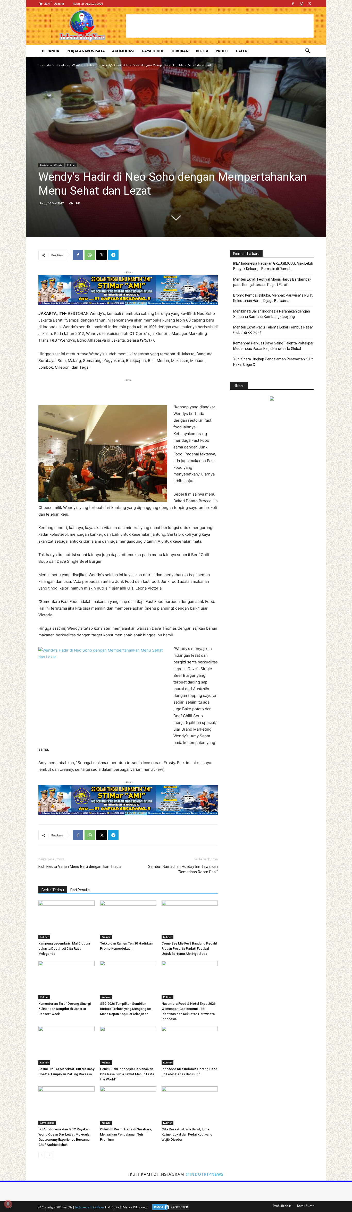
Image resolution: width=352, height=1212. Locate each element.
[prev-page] (41, 1155)
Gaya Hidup (153, 50)
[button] (307, 51)
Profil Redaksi (282, 1206)
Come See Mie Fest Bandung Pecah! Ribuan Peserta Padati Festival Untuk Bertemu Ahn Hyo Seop (189, 948)
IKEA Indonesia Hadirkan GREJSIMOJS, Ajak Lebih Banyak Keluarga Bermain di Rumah (273, 266)
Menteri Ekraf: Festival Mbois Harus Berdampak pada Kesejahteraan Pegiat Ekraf (272, 282)
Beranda (50, 50)
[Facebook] (293, 3)
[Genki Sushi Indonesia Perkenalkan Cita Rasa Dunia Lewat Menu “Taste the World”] (128, 1045)
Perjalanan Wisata (85, 50)
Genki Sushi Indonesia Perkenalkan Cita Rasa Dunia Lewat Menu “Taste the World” (127, 1074)
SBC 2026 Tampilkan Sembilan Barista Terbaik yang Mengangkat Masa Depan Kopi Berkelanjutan (126, 1009)
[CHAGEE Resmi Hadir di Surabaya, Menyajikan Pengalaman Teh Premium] (128, 1105)
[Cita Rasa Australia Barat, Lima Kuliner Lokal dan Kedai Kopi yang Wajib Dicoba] (190, 1105)
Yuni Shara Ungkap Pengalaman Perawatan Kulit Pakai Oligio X (273, 362)
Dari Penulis (80, 890)
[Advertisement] (220, 26)
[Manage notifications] (8, 1204)
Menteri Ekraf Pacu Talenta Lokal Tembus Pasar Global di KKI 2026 (273, 330)
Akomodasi (123, 50)
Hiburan (180, 50)
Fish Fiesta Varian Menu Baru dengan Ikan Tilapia (79, 866)
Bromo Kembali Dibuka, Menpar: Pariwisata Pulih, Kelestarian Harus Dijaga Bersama (273, 298)
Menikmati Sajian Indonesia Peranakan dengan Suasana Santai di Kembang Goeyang (271, 314)
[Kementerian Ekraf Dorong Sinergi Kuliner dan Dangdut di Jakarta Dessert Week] (66, 980)
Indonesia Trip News (89, 1207)
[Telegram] (113, 255)
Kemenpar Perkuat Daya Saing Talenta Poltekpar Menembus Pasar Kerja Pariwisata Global (273, 346)
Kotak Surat (305, 1206)
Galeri (242, 50)
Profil (222, 50)
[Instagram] (301, 3)
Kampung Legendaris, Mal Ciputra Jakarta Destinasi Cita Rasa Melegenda (64, 948)
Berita (202, 50)
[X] (310, 3)
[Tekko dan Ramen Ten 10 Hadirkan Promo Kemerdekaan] (128, 920)
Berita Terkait (52, 890)
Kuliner (92, 65)
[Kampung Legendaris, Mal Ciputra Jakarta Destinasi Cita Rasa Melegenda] (66, 920)
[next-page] (50, 1155)
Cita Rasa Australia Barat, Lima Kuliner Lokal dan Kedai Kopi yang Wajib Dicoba (187, 1134)
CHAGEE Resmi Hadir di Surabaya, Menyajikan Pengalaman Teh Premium (126, 1134)
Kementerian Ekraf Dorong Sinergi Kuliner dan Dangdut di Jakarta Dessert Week (64, 1009)
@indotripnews (205, 1174)
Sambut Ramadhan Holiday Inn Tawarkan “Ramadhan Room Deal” (183, 869)
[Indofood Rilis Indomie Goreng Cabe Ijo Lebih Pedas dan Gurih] (190, 1045)
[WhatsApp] (90, 255)
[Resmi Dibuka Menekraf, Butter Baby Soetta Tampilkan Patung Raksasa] (66, 1045)
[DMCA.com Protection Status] (169, 1207)
